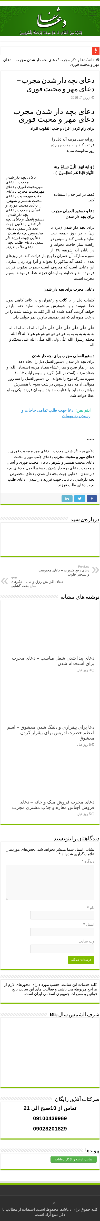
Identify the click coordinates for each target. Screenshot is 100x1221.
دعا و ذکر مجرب (72, 60)
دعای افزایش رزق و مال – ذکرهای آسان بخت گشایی (37, 582)
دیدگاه (88, 861)
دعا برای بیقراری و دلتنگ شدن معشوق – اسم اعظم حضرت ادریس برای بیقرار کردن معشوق (50, 733)
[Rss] (54, 1203)
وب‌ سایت (86, 941)
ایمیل (88, 924)
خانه (92, 60)
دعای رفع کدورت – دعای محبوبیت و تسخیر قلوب (63, 570)
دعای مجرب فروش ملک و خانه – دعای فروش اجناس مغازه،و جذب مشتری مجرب (53, 804)
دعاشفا (65, 1209)
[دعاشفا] (50, 20)
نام (90, 907)
